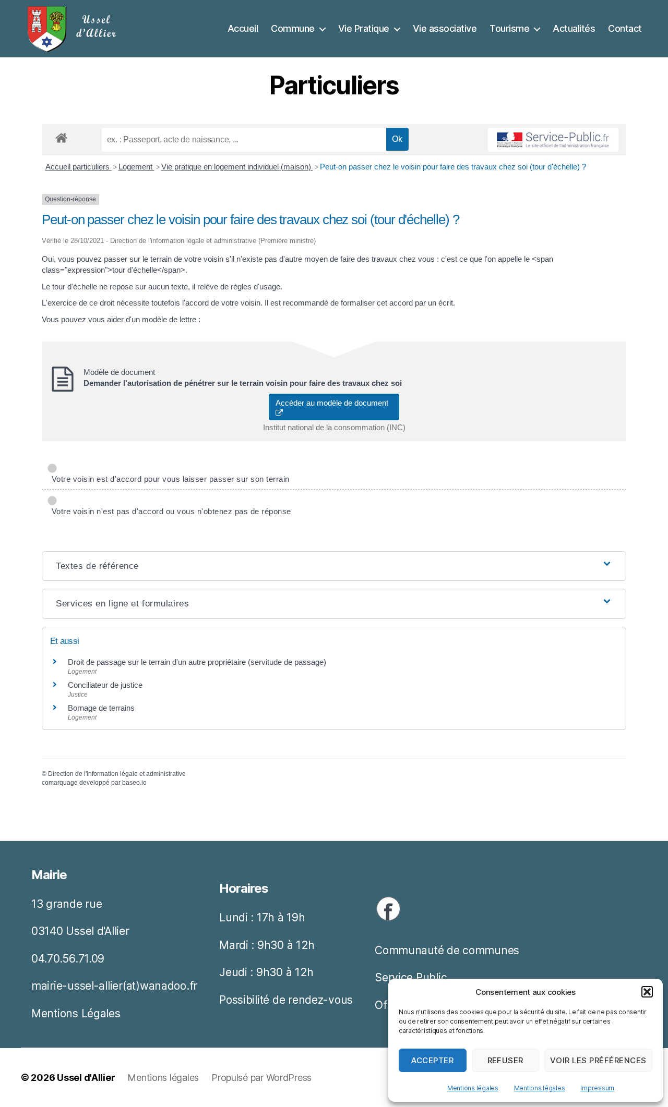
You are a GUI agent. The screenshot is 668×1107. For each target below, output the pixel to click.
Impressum (597, 1088)
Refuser (505, 1060)
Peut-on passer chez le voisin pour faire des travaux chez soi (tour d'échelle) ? (453, 166)
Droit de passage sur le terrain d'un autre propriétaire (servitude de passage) (197, 662)
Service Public (411, 977)
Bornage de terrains (101, 707)
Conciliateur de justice (105, 684)
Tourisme (509, 28)
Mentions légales (472, 1088)
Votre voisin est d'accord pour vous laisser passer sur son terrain (168, 479)
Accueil (243, 28)
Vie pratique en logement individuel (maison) (237, 166)
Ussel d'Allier (86, 1077)
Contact (625, 28)
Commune (293, 28)
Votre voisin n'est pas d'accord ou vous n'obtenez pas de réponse (169, 511)
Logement (136, 166)
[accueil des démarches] (61, 136)
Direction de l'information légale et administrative (117, 773)
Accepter (432, 1060)
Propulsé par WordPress (261, 1077)
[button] (647, 992)
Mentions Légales (76, 1013)
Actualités (574, 28)
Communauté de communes (447, 950)
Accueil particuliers (78, 166)
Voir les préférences (598, 1060)
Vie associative (445, 28)
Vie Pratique (363, 28)
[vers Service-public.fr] (553, 140)
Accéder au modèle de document (334, 402)
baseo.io (134, 782)
